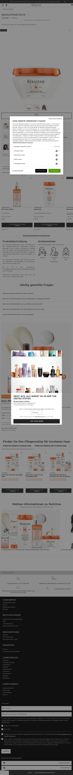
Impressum (30, 142)
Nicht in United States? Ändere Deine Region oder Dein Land (36, 409)
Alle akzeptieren (54, 170)
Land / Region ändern (36, 421)
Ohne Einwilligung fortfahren (55, 118)
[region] (36, 145)
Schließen (59, 353)
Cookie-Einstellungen (17, 170)
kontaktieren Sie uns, (40, 416)
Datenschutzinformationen (20, 142)
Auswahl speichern (41, 170)
